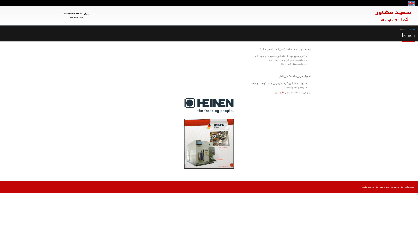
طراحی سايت (397, 187)
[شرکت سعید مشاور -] (373, 15)
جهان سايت (409, 187)
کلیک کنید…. (278, 92)
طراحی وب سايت (370, 187)
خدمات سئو (384, 187)
